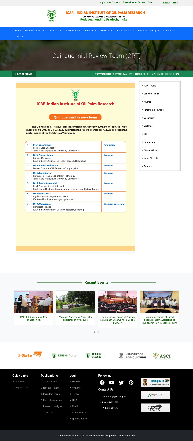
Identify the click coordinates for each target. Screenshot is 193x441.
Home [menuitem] (18, 30)
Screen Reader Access (134, 2)
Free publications (51, 388)
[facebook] (102, 382)
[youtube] (111, 382)
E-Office (75, 394)
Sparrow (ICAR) (79, 418)
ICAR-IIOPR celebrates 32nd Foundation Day (165, 73)
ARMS (75, 406)
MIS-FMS (76, 381)
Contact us (149, 142)
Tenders (148, 166)
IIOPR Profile (150, 85)
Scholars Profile (151, 93)
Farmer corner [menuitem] (122, 31)
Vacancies (149, 118)
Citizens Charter (152, 150)
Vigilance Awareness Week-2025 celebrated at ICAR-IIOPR (75, 318)
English (166, 2)
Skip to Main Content (109, 2)
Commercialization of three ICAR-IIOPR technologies (113, 73)
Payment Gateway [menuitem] (146, 31)
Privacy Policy (21, 388)
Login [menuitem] (16, 37)
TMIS (74, 400)
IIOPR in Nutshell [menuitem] (32, 31)
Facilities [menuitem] (88, 31)
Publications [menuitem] (70, 31)
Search (151, 2)
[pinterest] (131, 382)
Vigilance (148, 126)
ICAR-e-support (79, 412)
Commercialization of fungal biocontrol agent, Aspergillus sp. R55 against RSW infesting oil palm (159, 320)
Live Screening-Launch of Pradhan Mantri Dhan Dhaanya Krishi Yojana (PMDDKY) (117, 320)
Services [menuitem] (104, 31)
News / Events (151, 158)
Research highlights (52, 406)
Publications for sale (53, 400)
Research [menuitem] (52, 31)
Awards (147, 101)
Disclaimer (20, 381)
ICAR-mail (76, 388)
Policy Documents (51, 394)
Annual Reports (50, 381)
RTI (145, 134)
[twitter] (121, 382)
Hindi (175, 2)
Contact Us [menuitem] (169, 30)
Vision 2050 (48, 412)
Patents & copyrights (154, 109)
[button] (75, 167)
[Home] (96, 16)
